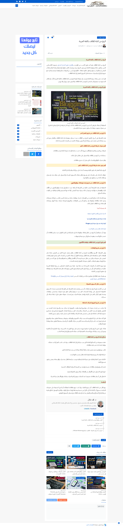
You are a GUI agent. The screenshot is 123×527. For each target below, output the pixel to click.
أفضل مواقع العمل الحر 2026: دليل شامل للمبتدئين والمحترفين (76, 473)
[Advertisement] (61, 21)
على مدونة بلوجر (95, 279)
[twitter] (23, 1)
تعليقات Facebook (52, 500)
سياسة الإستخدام (69, 1)
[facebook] (25, 1)
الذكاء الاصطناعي (53, 5)
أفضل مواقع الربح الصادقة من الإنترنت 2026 (98, 493)
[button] (96, 446)
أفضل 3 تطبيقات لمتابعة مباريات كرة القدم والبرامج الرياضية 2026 (24, 95)
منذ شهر (103, 490)
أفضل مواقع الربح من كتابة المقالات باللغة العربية (92, 420)
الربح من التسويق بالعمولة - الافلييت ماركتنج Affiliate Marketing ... (87, 430)
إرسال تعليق (101, 506)
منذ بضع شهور (27, 91)
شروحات (74, 5)
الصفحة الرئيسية (81, 5)
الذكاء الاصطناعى (29, 128)
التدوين (59, 5)
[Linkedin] (26, 154)
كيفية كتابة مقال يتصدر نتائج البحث (97, 229)
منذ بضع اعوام (98, 418)
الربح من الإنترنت (67, 5)
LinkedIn (86, 409)
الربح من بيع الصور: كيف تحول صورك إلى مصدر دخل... (96, 473)
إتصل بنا (62, 1)
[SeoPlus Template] (105, 525)
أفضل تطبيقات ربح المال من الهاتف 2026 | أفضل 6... (56, 473)
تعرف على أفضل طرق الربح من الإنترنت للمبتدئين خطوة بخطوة (24, 111)
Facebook (93, 409)
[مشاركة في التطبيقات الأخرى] (69, 446)
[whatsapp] (20, 1)
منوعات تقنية (35, 5)
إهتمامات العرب (89, 525)
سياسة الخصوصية (79, 1)
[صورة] (36, 93)
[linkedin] (17, 1)
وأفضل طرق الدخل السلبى (65, 65)
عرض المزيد (50, 452)
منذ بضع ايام (102, 469)
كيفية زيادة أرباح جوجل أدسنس (64, 276)
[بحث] (16, 5)
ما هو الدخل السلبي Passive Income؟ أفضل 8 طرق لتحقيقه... (56, 493)
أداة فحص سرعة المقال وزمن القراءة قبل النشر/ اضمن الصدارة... (77, 493)
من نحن (56, 1)
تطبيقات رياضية (44, 5)
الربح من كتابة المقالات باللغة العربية (94, 425)
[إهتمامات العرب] (97, 4)
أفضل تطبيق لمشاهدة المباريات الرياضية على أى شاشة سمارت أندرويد (24, 104)
